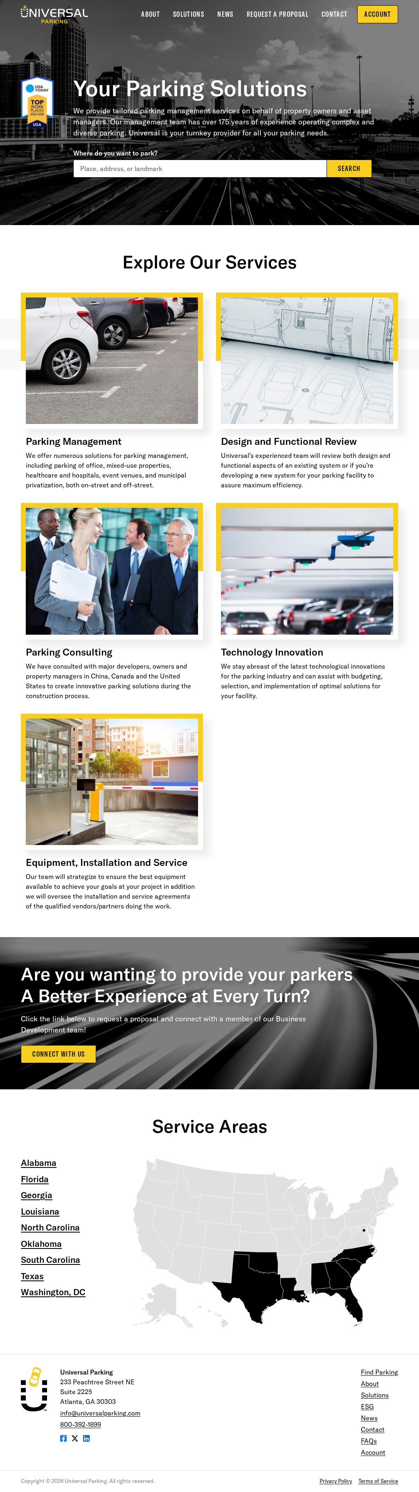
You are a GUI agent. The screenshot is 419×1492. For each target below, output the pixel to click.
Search (349, 168)
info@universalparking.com (100, 1413)
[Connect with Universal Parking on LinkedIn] (86, 1439)
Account (377, 14)
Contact (334, 14)
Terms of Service (378, 1481)
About (150, 14)
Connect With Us (58, 1054)
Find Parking (379, 1372)
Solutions (188, 14)
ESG (367, 1406)
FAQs (369, 1441)
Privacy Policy (336, 1481)
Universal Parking (54, 14)
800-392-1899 (80, 1424)
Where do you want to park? (115, 153)
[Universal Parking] (34, 1389)
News (225, 14)
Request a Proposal (278, 14)
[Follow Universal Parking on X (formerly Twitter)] (75, 1439)
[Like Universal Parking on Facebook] (63, 1439)
